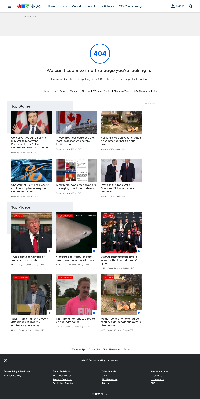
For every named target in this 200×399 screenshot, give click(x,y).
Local (63, 6)
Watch (92, 6)
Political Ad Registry (63, 383)
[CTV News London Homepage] (29, 6)
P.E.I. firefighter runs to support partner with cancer (75, 320)
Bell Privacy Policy (62, 375)
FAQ (104, 349)
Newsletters (115, 349)
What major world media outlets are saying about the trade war (76, 187)
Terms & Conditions (62, 379)
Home (51, 6)
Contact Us (94, 349)
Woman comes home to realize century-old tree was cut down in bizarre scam (121, 322)
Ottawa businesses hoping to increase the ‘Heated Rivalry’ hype (119, 260)
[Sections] (9, 6)
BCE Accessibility (12, 375)
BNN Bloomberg (110, 379)
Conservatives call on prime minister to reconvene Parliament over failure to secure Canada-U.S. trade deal (30, 142)
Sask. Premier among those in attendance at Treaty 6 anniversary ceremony (30, 322)
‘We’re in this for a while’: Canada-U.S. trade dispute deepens (117, 188)
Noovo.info (156, 375)
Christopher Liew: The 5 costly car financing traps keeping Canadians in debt (29, 188)
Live (155, 91)
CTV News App (78, 349)
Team (127, 349)
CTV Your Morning (130, 6)
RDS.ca (154, 383)
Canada (77, 6)
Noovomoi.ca (157, 379)
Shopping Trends (122, 91)
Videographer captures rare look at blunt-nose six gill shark (75, 258)
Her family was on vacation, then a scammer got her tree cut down (121, 141)
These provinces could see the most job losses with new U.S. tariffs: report (75, 141)
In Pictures (107, 6)
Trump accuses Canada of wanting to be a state (28, 258)
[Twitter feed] (6, 360)
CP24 (105, 375)
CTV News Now (142, 91)
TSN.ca (106, 383)
